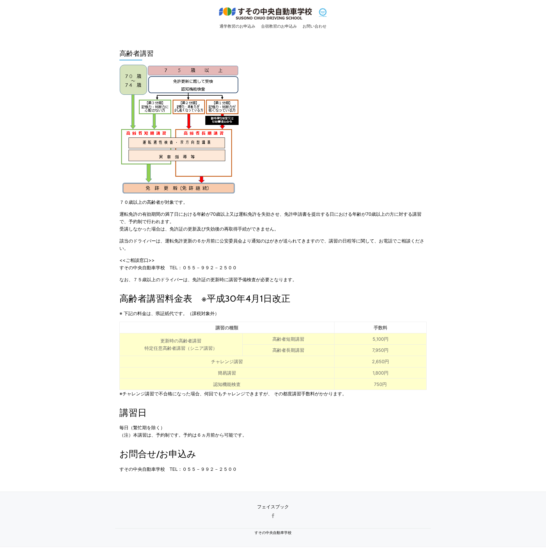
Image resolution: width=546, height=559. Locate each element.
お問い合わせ (314, 26)
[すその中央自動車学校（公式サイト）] (266, 12)
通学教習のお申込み (237, 26)
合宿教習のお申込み (279, 26)
